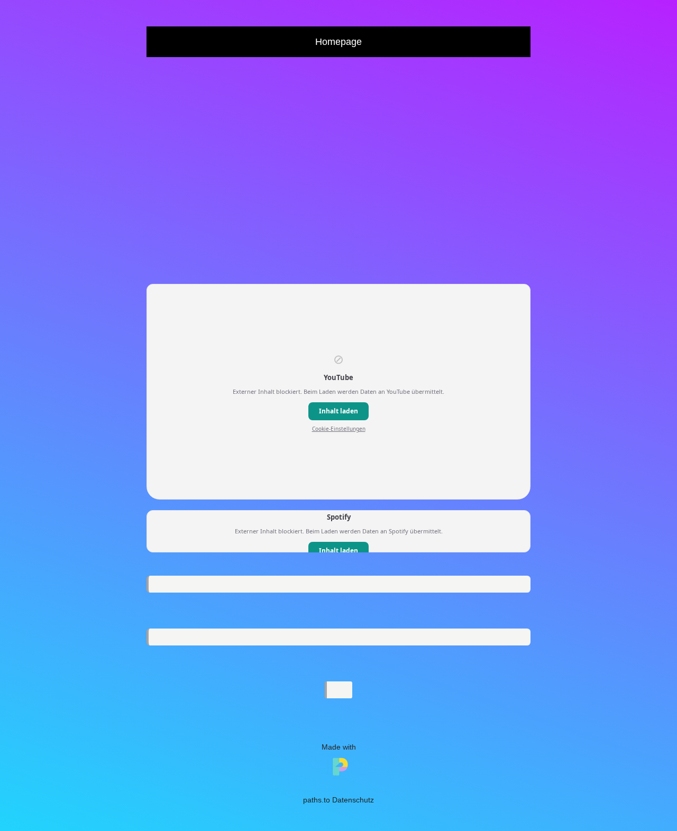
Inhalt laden (338, 411)
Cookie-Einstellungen (338, 428)
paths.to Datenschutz (338, 800)
